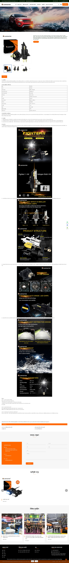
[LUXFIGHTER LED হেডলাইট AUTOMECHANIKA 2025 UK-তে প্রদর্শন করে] (57, 524)
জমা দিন (29, 463)
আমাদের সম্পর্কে (19, 4)
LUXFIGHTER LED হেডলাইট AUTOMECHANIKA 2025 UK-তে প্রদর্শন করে (57, 537)
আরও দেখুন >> (5, 501)
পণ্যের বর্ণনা (4, 76)
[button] (2, 490)
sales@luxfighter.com (8, 460)
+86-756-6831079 (8, 455)
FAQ (4, 557)
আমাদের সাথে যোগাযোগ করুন (49, 4)
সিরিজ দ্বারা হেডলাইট (25, 4)
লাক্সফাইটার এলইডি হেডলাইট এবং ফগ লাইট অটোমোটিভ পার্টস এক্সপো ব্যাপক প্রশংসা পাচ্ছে (33, 537)
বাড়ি (15, 4)
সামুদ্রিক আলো (4, 428)
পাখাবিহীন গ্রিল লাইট (6, 499)
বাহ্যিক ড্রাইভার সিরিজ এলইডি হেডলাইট (40, 427)
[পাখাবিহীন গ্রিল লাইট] (12, 487)
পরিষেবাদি (4, 555)
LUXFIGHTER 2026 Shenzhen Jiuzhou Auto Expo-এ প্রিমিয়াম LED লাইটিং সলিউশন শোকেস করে (12, 537)
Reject (33, 561)
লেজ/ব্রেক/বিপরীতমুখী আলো (38, 428)
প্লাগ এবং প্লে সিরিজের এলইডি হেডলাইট (7, 427)
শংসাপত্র (4, 553)
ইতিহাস (4, 550)
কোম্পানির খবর (38, 550)
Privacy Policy (59, 559)
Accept (36, 561)
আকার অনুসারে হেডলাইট (32, 4)
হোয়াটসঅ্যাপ (65, 4)
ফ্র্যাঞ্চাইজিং (43, 4)
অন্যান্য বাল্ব (38, 4)
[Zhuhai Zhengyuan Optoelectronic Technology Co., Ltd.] (6, 4)
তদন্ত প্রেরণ (36, 41)
